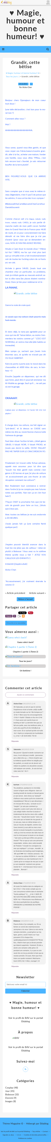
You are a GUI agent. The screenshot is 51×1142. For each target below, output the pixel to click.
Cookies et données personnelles (35, 1135)
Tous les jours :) (12, 76)
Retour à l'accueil (25, 599)
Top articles (36, 1131)
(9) (10, 1098)
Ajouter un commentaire (25, 695)
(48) (11, 1088)
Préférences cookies (25, 1138)
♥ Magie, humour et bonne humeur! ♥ (25, 25)
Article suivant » (37, 593)
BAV (27, 1018)
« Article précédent (15, 593)
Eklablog (44, 1124)
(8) (10, 1101)
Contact (45, 1131)
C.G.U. (19, 1135)
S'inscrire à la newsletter (16, 623)
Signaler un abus (8, 1135)
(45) (9, 1091)
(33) (12, 1094)
